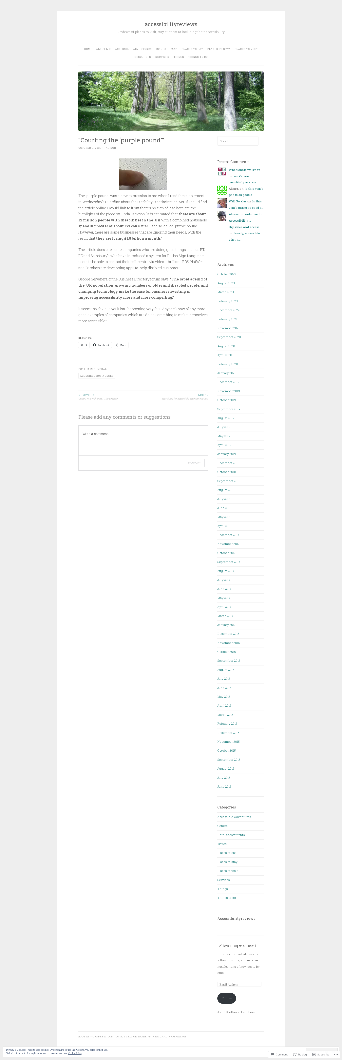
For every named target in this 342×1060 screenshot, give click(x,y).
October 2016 (226, 652)
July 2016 (224, 679)
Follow (227, 998)
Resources (142, 56)
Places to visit (246, 49)
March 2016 (225, 715)
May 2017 (223, 598)
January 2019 (226, 454)
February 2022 (227, 319)
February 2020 (227, 364)
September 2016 (228, 660)
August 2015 (225, 768)
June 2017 (224, 589)
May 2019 (224, 436)
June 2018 (224, 508)
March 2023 (225, 292)
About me (103, 49)
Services (162, 56)
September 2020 (229, 337)
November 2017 (228, 544)
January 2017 (226, 625)
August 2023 (226, 283)
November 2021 (228, 328)
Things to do (198, 56)
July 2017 (223, 580)
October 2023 (226, 274)
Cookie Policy (75, 1053)
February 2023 (227, 301)
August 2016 (226, 670)
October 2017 (226, 553)
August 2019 (226, 418)
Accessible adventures (133, 49)
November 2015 (228, 742)
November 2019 (228, 391)
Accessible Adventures (234, 817)
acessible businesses (97, 375)
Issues (161, 49)
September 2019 (228, 409)
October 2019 (226, 400)
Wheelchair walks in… (245, 170)
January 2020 (226, 373)
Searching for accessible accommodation (185, 396)
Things (179, 56)
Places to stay (218, 49)
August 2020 (226, 346)
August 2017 (225, 571)
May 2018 (224, 517)
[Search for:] (237, 141)
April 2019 (224, 445)
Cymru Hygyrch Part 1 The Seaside (97, 396)
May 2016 (224, 697)
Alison (111, 147)
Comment (194, 463)
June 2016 (224, 688)
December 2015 (228, 733)
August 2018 (226, 490)
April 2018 (224, 526)
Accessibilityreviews (236, 918)
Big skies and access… (245, 227)
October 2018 (226, 472)
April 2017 (224, 607)
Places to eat (192, 49)
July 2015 (223, 778)
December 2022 (228, 310)
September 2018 (228, 481)
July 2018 (224, 499)
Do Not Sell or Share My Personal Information (151, 1036)
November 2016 (228, 643)
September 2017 (228, 562)
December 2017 (228, 535)
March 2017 (225, 616)
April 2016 (224, 705)
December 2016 (228, 634)
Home (88, 49)
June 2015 (224, 786)
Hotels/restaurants (231, 835)
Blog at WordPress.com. (96, 1036)
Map (174, 49)
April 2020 (224, 355)
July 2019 (224, 427)
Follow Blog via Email (236, 946)
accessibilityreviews (171, 24)
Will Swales (238, 201)
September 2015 (228, 760)
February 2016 (227, 723)
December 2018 (228, 463)
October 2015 (226, 750)
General (100, 369)
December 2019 (228, 382)
